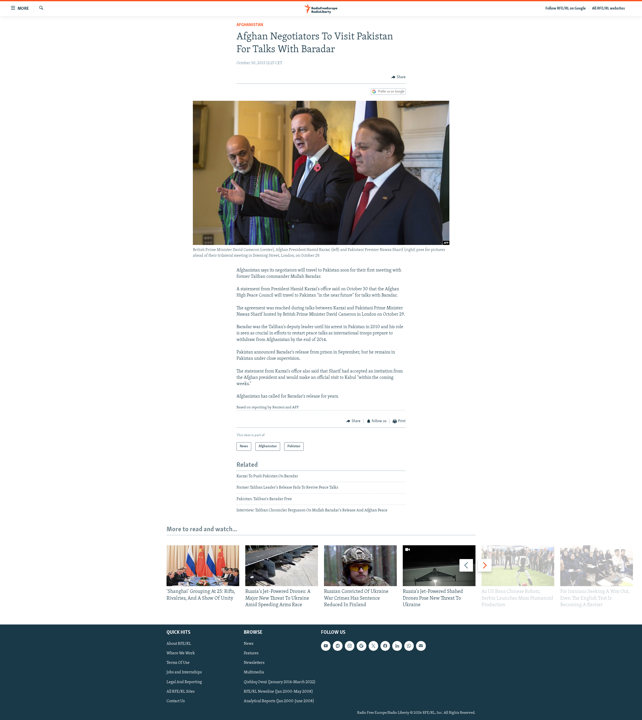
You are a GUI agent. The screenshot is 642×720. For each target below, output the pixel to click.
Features (251, 653)
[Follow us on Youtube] (326, 646)
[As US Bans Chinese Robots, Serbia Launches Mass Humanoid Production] (518, 565)
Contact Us (176, 701)
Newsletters (254, 663)
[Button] (398, 77)
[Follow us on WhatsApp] (409, 646)
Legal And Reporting (184, 682)
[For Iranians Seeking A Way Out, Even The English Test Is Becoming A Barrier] (596, 565)
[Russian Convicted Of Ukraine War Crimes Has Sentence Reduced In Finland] (360, 565)
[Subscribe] (421, 646)
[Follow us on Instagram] (349, 646)
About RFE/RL (179, 644)
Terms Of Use (178, 663)
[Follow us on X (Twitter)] (373, 646)
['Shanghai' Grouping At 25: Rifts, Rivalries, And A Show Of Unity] (203, 565)
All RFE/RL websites (608, 9)
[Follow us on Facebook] (385, 646)
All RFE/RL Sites (181, 692)
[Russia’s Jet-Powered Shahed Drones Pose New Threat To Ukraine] (439, 565)
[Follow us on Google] (361, 646)
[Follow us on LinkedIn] (397, 646)
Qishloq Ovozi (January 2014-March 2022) (279, 682)
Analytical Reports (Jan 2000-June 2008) (279, 701)
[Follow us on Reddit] (337, 646)
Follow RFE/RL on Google (565, 9)
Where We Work (181, 653)
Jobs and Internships (184, 673)
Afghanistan (249, 25)
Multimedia (254, 673)
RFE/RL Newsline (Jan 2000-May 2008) (278, 692)
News (249, 644)
